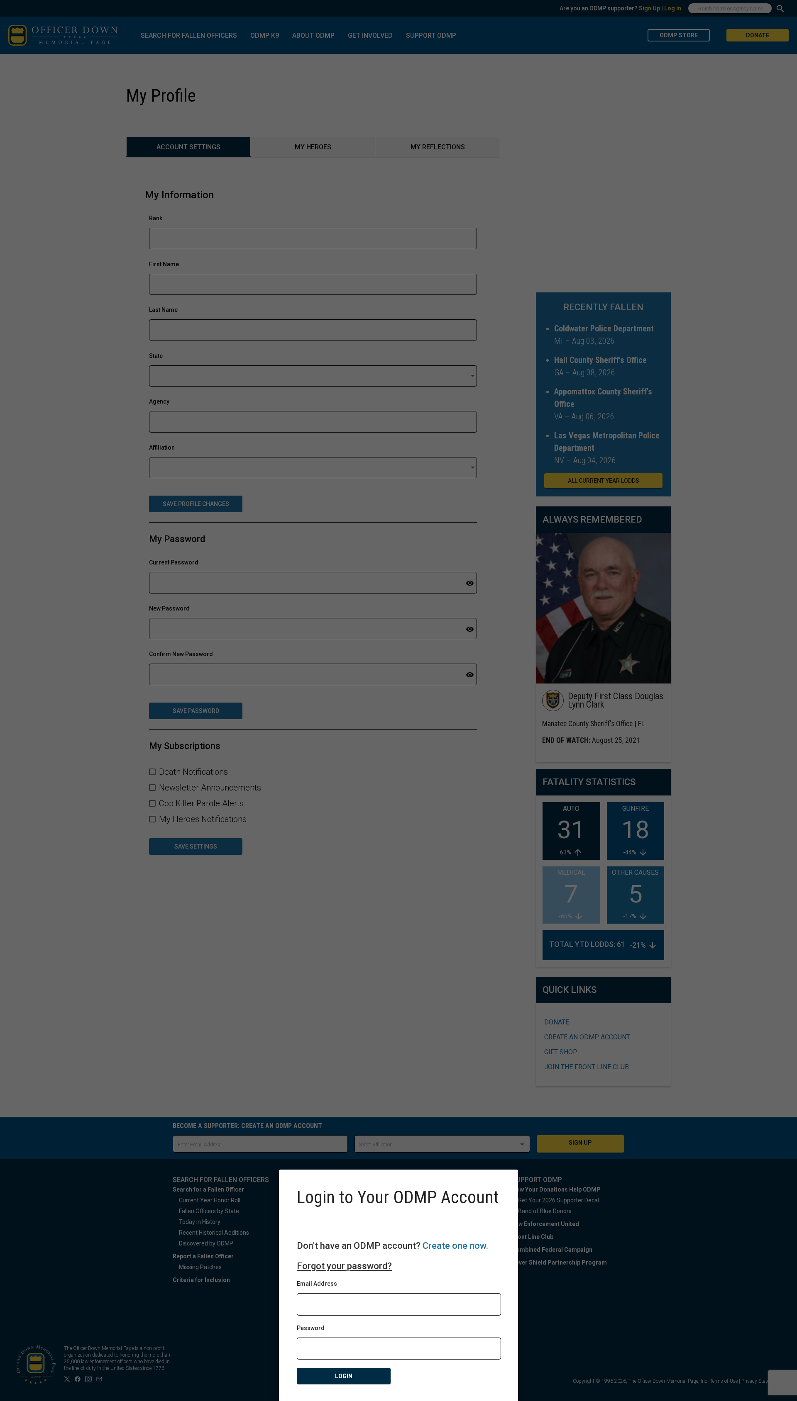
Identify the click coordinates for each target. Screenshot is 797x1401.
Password (311, 1328)
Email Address (317, 1283)
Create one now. (455, 1245)
